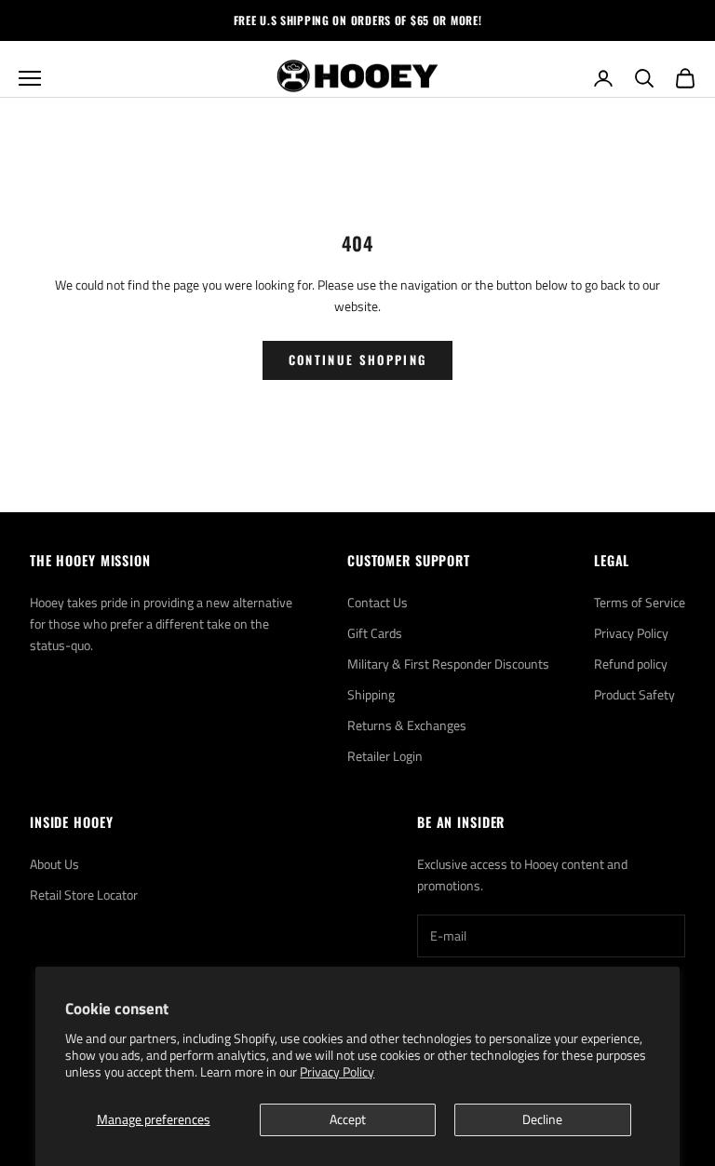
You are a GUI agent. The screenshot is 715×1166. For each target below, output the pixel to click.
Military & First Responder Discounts (448, 663)
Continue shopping (358, 359)
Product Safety (634, 694)
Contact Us (377, 602)
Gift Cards (374, 633)
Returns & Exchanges (406, 725)
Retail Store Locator (84, 894)
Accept (348, 1119)
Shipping (371, 694)
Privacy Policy (337, 1071)
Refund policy (631, 663)
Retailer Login (385, 756)
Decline (542, 1119)
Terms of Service (639, 602)
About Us (54, 864)
